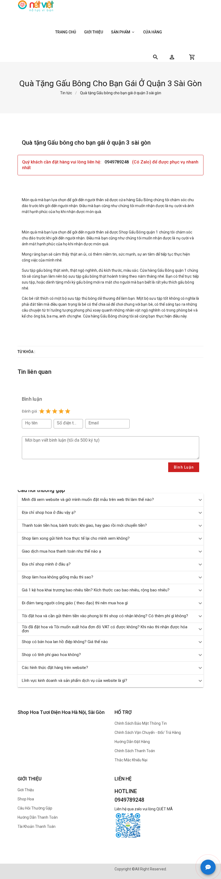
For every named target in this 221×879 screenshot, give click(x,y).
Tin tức (66, 93)
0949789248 (117, 162)
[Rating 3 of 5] (54, 411)
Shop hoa (26, 799)
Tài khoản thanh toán (37, 826)
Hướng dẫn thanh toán (38, 817)
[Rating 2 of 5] (48, 411)
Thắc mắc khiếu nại (131, 760)
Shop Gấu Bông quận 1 (138, 232)
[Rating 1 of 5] (42, 411)
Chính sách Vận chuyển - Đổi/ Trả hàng (148, 732)
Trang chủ (65, 32)
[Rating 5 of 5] (67, 411)
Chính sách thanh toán (135, 751)
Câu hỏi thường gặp (35, 808)
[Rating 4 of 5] (61, 411)
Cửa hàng (152, 32)
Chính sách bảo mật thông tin (141, 723)
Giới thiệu (93, 32)
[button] (172, 57)
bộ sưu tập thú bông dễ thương (88, 298)
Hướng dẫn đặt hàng (132, 742)
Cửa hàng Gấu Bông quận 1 (163, 270)
